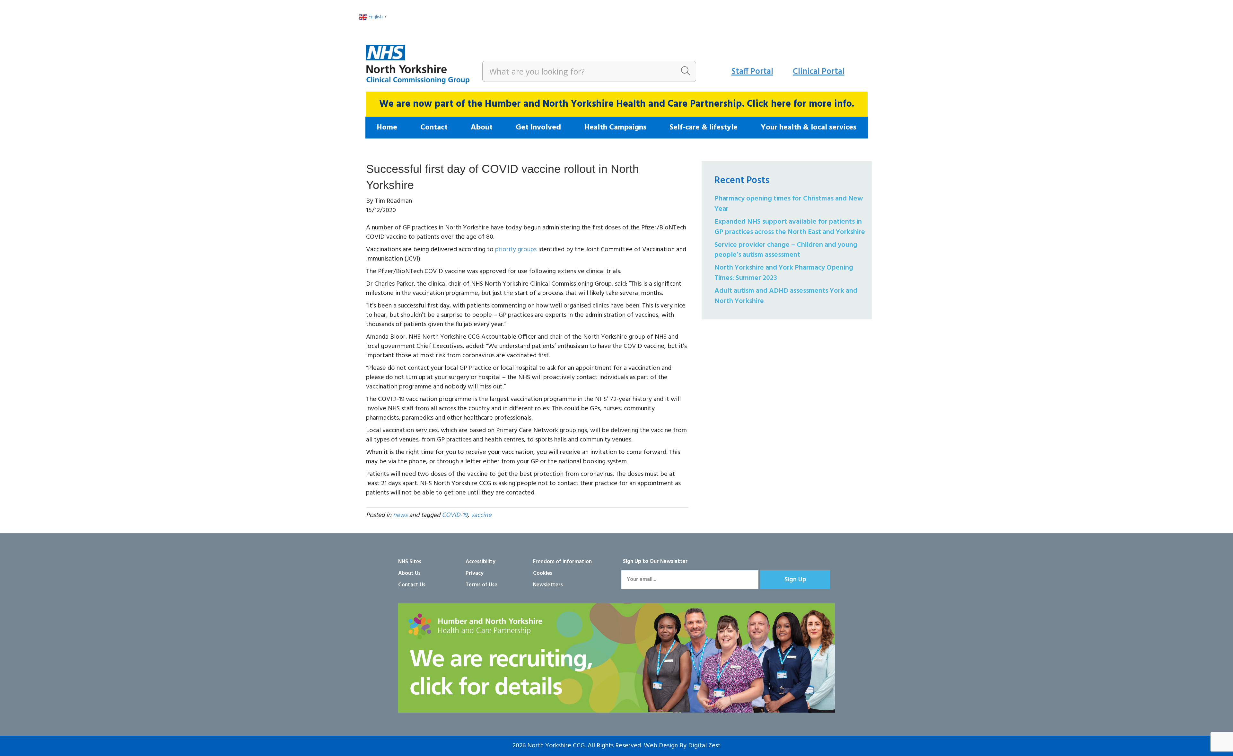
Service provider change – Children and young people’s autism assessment (785, 250)
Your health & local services (808, 127)
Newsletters (548, 585)
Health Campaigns (615, 127)
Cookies (542, 573)
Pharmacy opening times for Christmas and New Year (788, 204)
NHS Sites (409, 561)
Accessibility (480, 561)
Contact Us (411, 585)
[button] (795, 579)
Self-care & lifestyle (703, 127)
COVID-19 (455, 515)
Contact (434, 127)
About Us (409, 573)
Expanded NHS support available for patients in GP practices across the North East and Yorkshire (789, 227)
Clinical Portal (818, 71)
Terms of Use (481, 585)
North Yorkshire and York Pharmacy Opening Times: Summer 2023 (783, 273)
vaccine (481, 515)
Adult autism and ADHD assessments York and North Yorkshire (785, 296)
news (400, 515)
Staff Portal (752, 71)
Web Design (661, 746)
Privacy (475, 573)
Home (387, 127)
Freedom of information (562, 561)
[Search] (685, 71)
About (482, 127)
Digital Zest (704, 746)
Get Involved (538, 127)
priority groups (516, 250)
